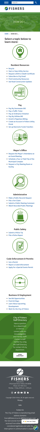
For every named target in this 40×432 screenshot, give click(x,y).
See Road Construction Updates (20, 82)
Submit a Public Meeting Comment (21, 203)
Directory (23, 344)
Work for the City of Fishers (19, 309)
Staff (18, 344)
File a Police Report (16, 235)
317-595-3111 (22, 386)
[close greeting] (38, 419)
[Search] (36, 2)
